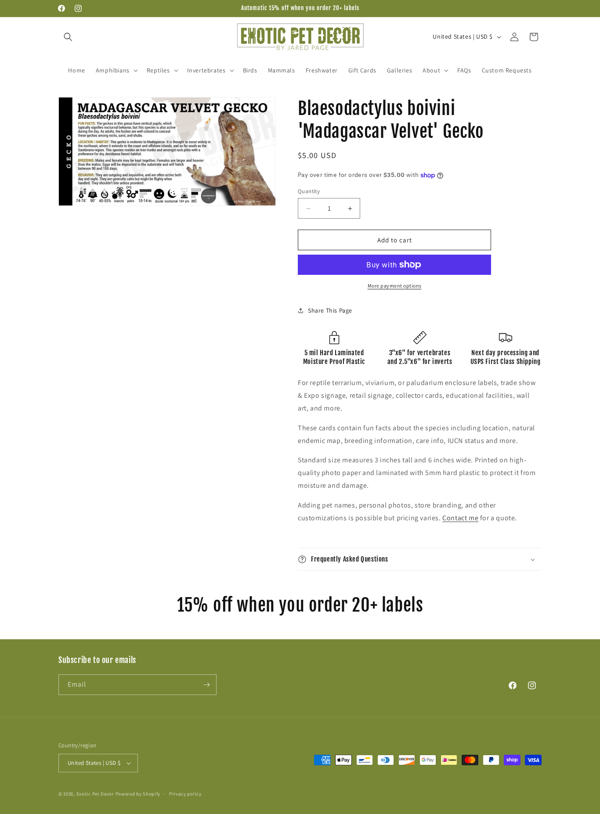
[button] (68, 37)
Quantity (309, 191)
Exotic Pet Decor (95, 794)
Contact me (460, 517)
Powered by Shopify (138, 794)
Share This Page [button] (330, 310)
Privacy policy (185, 794)
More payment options (395, 285)
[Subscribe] (206, 684)
